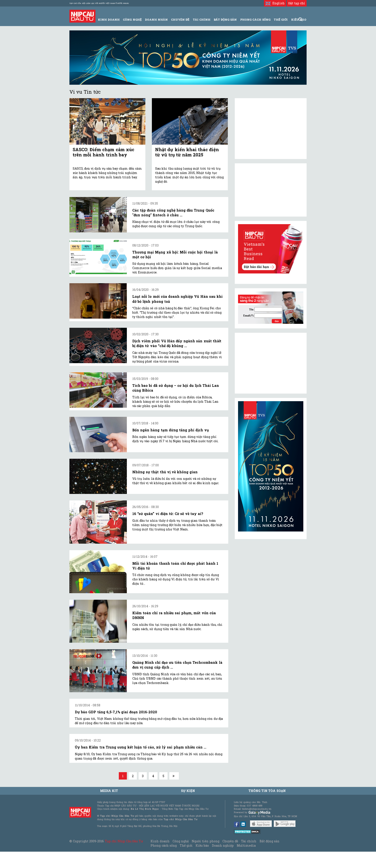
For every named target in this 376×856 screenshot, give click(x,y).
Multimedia (246, 845)
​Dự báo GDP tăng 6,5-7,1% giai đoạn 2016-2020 (116, 712)
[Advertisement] (270, 363)
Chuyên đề (180, 20)
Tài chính (248, 841)
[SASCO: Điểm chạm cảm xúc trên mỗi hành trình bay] (107, 121)
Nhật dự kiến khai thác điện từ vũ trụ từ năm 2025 (187, 152)
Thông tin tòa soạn (267, 791)
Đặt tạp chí (296, 3)
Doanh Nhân (156, 20)
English (277, 3)
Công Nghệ (132, 20)
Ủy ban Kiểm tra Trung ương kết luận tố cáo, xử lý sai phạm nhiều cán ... (140, 747)
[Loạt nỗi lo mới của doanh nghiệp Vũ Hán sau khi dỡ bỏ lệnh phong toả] (98, 301)
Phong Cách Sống (255, 20)
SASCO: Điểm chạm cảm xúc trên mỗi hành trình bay (103, 152)
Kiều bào (202, 845)
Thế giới (281, 20)
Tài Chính (201, 20)
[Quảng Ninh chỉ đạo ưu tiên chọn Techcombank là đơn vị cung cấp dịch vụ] (98, 670)
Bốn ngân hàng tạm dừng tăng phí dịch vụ (170, 430)
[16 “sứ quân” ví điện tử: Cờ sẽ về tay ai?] (98, 521)
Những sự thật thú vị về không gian (165, 472)
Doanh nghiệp (223, 845)
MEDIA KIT (109, 791)
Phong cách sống (163, 845)
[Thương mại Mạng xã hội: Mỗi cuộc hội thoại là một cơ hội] (98, 256)
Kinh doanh (160, 841)
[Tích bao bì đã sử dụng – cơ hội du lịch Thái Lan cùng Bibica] (98, 390)
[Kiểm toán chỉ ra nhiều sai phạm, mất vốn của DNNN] (98, 621)
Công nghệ (181, 841)
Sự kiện (188, 791)
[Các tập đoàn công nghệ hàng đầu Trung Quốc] (98, 214)
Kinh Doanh (109, 20)
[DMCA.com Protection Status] (247, 831)
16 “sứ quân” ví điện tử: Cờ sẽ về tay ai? (167, 513)
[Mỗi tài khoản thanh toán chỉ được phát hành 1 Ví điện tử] (98, 571)
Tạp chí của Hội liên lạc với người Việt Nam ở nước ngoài (99, 3)
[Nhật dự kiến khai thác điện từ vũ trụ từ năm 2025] (190, 121)
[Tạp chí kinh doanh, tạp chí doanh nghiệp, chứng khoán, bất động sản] (82, 16)
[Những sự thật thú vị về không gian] (98, 476)
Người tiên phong (205, 841)
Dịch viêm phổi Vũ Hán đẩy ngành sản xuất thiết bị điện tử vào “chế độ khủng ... (176, 343)
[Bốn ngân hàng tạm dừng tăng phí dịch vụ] (98, 434)
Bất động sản (225, 20)
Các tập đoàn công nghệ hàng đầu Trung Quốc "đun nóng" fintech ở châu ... (173, 212)
